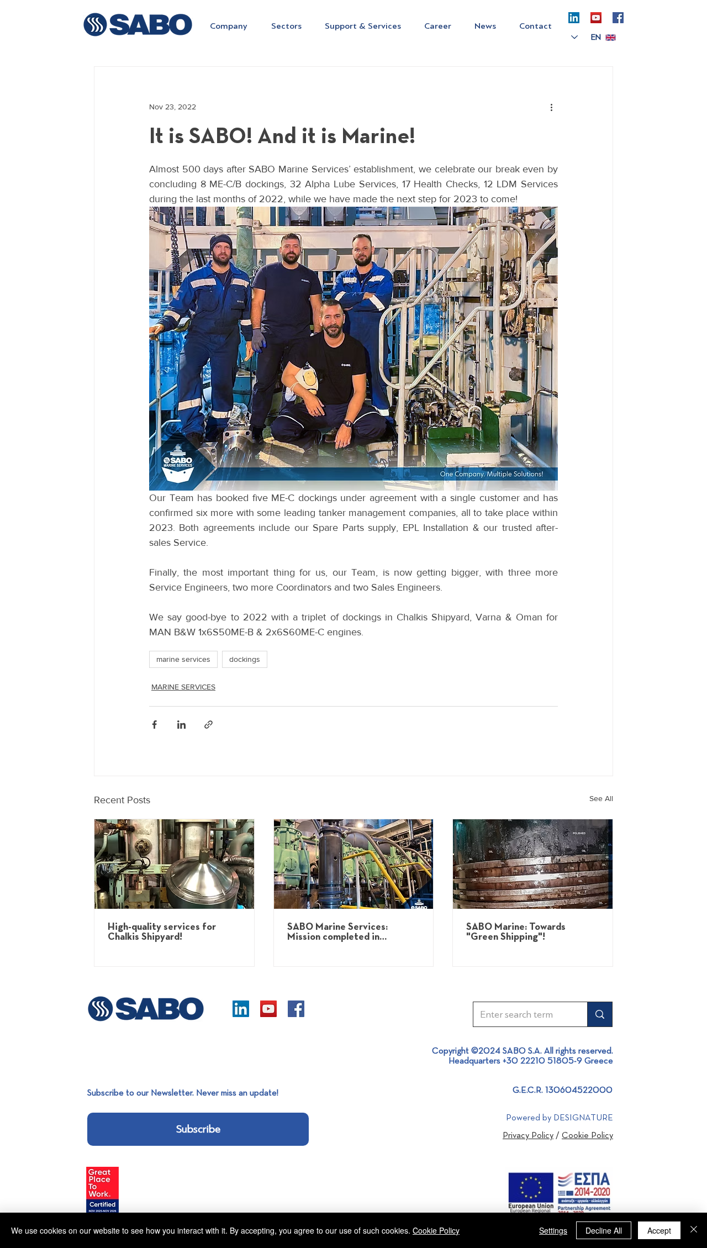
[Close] (693, 1230)
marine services (183, 659)
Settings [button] (553, 1230)
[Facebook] (618, 17)
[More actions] (551, 106)
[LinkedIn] (573, 17)
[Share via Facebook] (154, 724)
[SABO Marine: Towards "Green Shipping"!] (533, 864)
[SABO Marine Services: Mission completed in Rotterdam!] (354, 864)
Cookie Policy (436, 1230)
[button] (228, 26)
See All (601, 798)
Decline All (603, 1230)
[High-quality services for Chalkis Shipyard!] (174, 864)
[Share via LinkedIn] (181, 724)
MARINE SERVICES (183, 686)
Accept (659, 1230)
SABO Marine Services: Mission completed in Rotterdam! (337, 932)
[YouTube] (596, 17)
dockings (244, 659)
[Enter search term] (599, 1014)
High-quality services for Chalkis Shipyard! (162, 932)
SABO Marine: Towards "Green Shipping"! (516, 932)
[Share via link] (208, 724)
